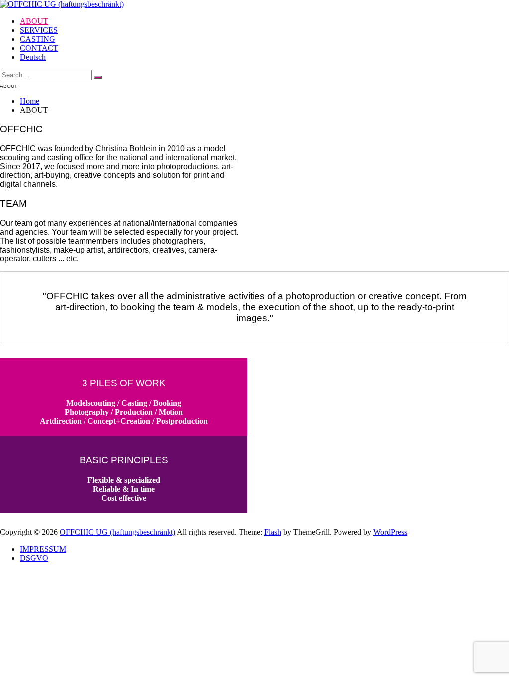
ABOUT (34, 21)
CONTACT (39, 48)
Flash (272, 532)
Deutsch (33, 57)
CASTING (37, 39)
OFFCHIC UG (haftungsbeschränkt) (117, 532)
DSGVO (34, 558)
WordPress (390, 532)
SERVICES (39, 30)
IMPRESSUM (43, 549)
